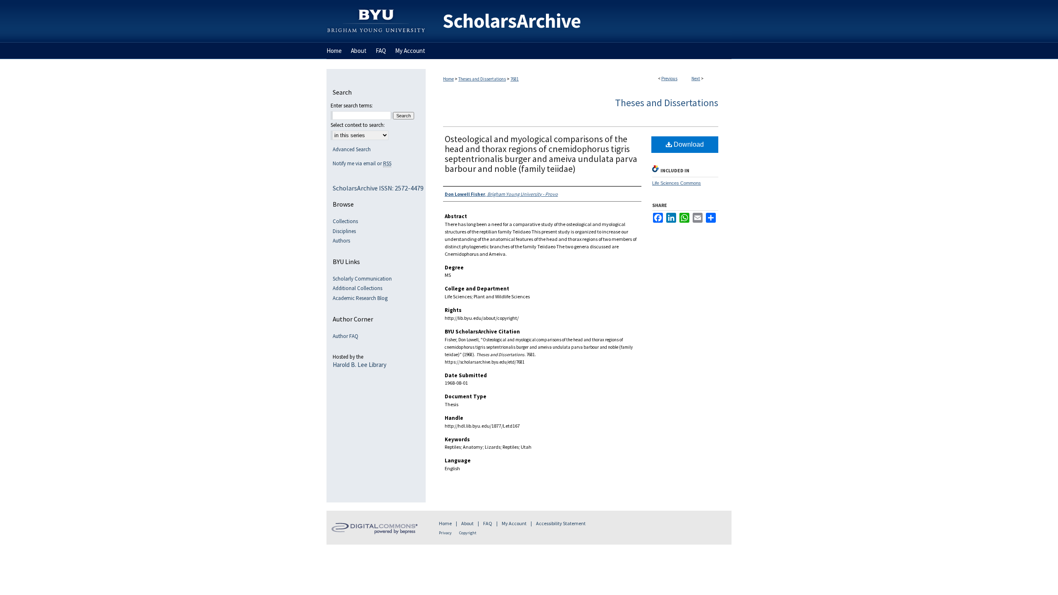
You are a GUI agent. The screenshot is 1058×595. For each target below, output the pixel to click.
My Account (514, 523)
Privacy (445, 533)
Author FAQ (345, 336)
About (467, 523)
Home (448, 79)
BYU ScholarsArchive (579, 21)
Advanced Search (352, 149)
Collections (345, 221)
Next (695, 78)
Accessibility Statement (561, 523)
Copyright (468, 533)
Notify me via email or (362, 163)
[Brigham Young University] (376, 3)
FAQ (487, 523)
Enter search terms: (352, 105)
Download (688, 144)
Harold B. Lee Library (359, 365)
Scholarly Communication (362, 279)
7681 (514, 79)
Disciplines (344, 231)
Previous (669, 78)
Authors (341, 241)
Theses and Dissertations (482, 79)
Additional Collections (357, 288)
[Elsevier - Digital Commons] (376, 528)
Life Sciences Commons (676, 183)
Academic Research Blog (360, 298)
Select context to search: (358, 125)
